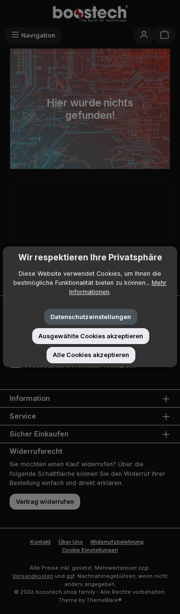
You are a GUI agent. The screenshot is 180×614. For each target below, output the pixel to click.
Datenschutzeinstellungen (90, 316)
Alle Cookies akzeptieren (91, 354)
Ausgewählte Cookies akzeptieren (90, 336)
